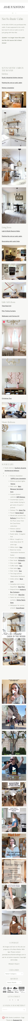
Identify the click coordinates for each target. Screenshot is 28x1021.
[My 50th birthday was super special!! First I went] (14, 717)
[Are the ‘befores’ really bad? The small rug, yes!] (14, 923)
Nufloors (13, 518)
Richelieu (19, 531)
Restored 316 (17, 1020)
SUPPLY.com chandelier (18, 478)
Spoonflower (20, 608)
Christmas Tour (7, 398)
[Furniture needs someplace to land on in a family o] (14, 846)
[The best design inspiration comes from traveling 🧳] (14, 743)
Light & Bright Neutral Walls (11, 231)
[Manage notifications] (3, 1017)
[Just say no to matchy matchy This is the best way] (14, 897)
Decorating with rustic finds (11, 241)
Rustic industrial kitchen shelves (12, 77)
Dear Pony (21, 587)
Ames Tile (22, 510)
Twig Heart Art (6, 306)
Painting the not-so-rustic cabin (12, 83)
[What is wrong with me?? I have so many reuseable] (14, 820)
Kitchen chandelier (8, 88)
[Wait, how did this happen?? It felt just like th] (14, 769)
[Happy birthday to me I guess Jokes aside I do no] (14, 794)
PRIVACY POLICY (14, 964)
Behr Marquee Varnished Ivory (16, 489)
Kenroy (13, 484)
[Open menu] (12, 13)
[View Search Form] (16, 13)
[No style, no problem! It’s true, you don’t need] (14, 692)
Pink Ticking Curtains (9, 311)
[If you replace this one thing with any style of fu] (14, 871)
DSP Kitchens (21, 497)
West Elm (21, 595)
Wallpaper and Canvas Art (10, 316)
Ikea (21, 547)
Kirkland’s (22, 558)
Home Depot (19, 513)
